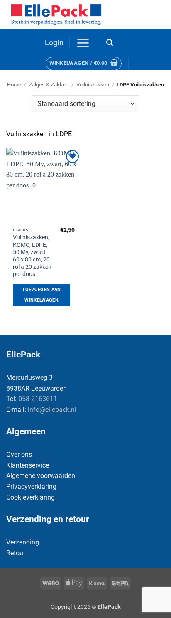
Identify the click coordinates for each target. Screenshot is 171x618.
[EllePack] (68, 14)
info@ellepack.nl (52, 410)
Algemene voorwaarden (40, 476)
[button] (54, 43)
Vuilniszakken (92, 84)
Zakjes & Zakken (48, 84)
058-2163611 (37, 399)
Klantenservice (27, 465)
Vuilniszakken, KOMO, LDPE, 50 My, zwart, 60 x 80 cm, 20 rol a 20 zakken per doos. (32, 255)
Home (14, 84)
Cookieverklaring (30, 497)
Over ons (19, 454)
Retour (15, 553)
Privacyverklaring (31, 486)
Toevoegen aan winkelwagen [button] (41, 295)
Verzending (22, 542)
